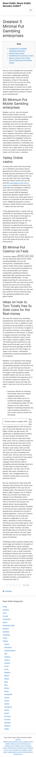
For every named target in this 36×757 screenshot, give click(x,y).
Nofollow (8, 591)
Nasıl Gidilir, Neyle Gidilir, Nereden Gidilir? (17, 4)
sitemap (18, 739)
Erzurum (7, 719)
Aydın (6, 669)
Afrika (5, 606)
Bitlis (6, 682)
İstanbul (6, 628)
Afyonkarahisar (10, 650)
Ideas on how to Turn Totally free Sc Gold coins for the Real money (20, 60)
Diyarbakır (8, 707)
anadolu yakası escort (12, 744)
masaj (10, 752)
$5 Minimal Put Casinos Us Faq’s (21, 56)
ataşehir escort (18, 742)
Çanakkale (8, 694)
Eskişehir (7, 722)
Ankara (7, 660)
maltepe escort (8, 742)
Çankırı (6, 697)
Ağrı (5, 654)
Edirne (6, 710)
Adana (6, 644)
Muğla (6, 729)
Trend (5, 638)
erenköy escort (10, 746)
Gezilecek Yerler (9, 625)
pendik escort (17, 750)
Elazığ (6, 713)
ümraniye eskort (27, 752)
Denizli (6, 704)
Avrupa (5, 616)
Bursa (6, 691)
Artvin (6, 666)
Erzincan (7, 716)
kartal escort (18, 754)
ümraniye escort (25, 744)
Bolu (6, 685)
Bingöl (6, 679)
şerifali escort (12, 748)
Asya (4, 613)
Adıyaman (8, 647)
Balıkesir (7, 672)
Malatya (7, 726)
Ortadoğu (6, 635)
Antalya (7, 663)
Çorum (6, 701)
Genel (5, 622)
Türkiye (5, 641)
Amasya (7, 657)
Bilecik (6, 675)
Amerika (6, 610)
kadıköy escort (28, 742)
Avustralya (7, 619)
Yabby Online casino (16, 53)
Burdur (6, 688)
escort (10, 750)
